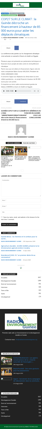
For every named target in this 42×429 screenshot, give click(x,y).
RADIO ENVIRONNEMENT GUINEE (13, 37)
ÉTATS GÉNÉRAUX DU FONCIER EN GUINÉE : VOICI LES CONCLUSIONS (32, 114)
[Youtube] (25, 344)
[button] (38, 5)
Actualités (9, 9)
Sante (3, 293)
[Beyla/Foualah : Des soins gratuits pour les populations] (21, 151)
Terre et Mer (5, 290)
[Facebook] (17, 344)
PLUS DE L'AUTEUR (29, 143)
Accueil (3, 9)
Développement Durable (17, 13)
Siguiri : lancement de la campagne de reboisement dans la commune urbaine (34, 158)
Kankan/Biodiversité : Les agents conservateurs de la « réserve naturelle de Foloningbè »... (25, 360)
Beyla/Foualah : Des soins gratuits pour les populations (20, 158)
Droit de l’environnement (9, 15)
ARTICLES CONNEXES (13, 143)
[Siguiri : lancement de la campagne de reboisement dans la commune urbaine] (34, 151)
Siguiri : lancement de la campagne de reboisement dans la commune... (26, 380)
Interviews (22, 15)
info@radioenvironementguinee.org (26, 339)
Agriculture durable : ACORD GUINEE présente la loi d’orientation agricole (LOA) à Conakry (20, 247)
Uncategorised (5, 297)
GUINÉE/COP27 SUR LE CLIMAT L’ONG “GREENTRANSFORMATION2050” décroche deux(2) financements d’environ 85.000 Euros (14, 115)
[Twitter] (21, 344)
